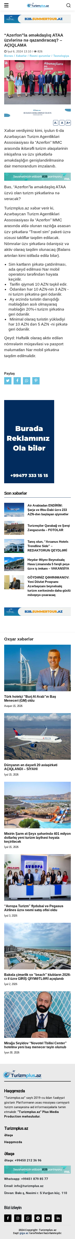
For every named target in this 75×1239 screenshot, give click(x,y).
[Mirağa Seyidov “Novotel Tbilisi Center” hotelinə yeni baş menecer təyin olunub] (37, 1014)
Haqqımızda (13, 1142)
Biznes (8, 55)
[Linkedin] (58, 1218)
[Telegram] (38, 1218)
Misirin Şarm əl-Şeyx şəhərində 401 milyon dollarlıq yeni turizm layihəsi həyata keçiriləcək (37, 837)
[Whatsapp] (27, 1218)
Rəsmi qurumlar (40, 55)
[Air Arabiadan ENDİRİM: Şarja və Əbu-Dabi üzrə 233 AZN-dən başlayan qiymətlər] (14, 510)
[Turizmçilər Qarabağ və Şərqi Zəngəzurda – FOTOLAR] (14, 528)
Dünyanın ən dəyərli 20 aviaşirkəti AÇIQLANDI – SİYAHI (30, 767)
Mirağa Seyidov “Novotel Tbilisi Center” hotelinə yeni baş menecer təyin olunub (35, 1045)
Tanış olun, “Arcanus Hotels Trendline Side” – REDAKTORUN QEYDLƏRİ (48, 546)
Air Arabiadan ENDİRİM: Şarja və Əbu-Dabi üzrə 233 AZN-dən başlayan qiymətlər (48, 510)
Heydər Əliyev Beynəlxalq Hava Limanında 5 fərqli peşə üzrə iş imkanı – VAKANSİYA (48, 564)
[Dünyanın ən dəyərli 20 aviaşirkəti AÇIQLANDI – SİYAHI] (37, 736)
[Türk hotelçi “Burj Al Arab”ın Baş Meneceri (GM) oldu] (37, 668)
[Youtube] (48, 1218)
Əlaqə (8, 1135)
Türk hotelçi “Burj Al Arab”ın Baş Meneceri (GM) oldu (30, 698)
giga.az (24, 1233)
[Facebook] (7, 1218)
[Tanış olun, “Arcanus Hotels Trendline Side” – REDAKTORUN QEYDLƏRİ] (14, 546)
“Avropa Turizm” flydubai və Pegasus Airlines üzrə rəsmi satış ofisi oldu (33, 908)
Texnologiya (61, 55)
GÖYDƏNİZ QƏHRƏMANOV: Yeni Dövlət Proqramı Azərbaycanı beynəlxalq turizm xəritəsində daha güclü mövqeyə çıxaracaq (49, 586)
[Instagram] (17, 1218)
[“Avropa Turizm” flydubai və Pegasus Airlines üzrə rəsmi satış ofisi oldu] (37, 877)
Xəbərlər (21, 55)
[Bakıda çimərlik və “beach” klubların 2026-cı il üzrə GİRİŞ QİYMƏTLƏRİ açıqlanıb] (37, 946)
